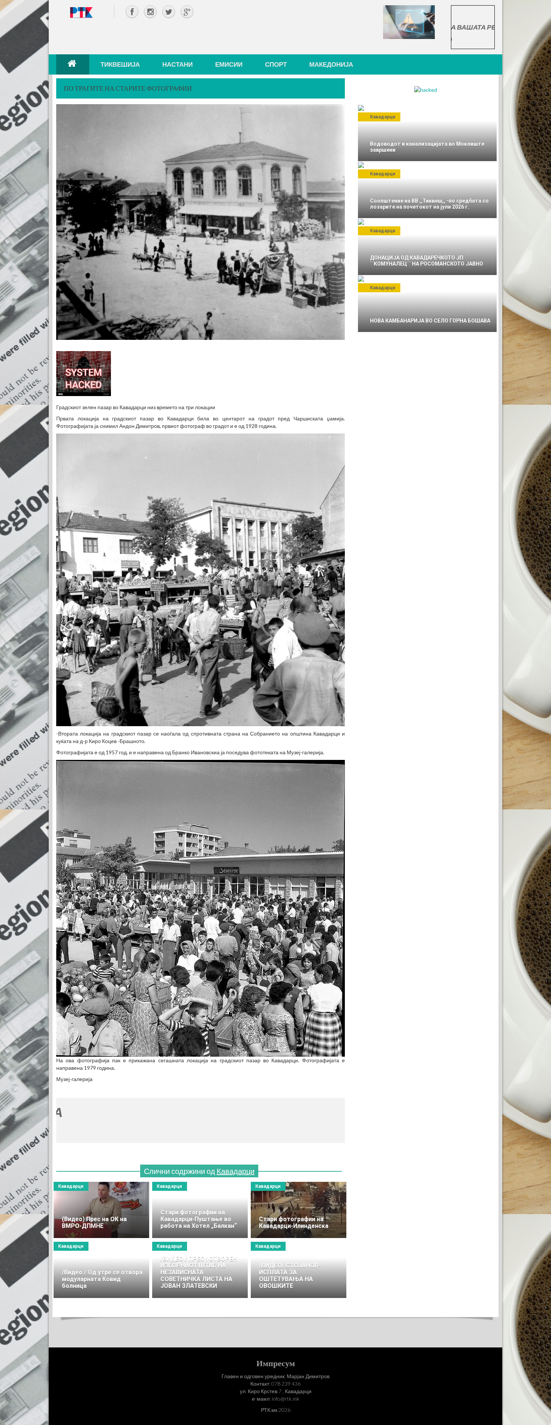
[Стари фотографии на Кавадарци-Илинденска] (298, 1210)
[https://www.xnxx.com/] (409, 21)
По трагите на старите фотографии (128, 88)
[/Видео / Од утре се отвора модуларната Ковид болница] (101, 1270)
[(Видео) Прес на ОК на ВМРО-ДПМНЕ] (101, 1210)
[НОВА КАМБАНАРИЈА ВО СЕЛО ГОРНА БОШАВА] (427, 304)
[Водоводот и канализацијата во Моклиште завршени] (427, 133)
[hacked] (425, 89)
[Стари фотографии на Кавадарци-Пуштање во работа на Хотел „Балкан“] (200, 1210)
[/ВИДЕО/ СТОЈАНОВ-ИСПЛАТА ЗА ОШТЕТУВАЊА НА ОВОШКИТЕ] (298, 1270)
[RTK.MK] (81, 12)
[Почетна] (72, 64)
